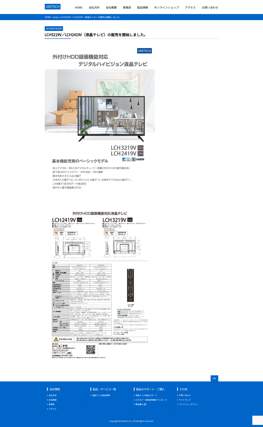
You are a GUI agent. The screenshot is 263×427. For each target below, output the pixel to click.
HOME (79, 7)
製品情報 (142, 7)
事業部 (127, 7)
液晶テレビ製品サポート (146, 395)
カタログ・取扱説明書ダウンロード (151, 399)
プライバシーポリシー (189, 404)
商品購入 (139, 404)
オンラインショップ (166, 7)
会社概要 (111, 7)
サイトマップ (185, 399)
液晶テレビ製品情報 (101, 395)
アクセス (190, 7)
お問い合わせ (210, 7)
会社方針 (94, 7)
